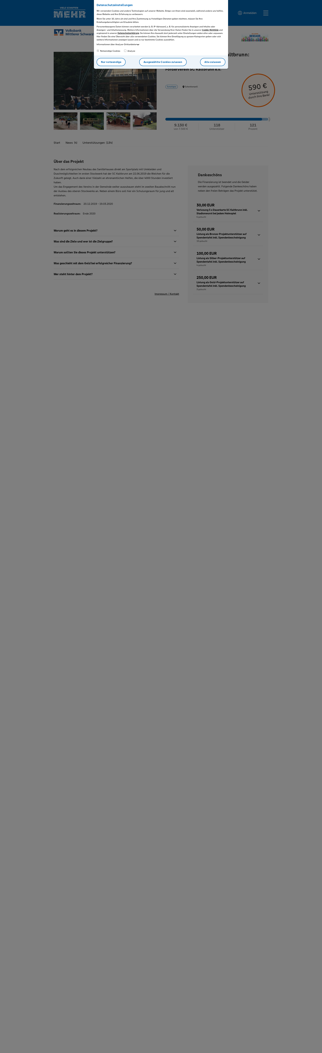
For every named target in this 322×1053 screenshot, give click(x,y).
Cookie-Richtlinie (210, 30)
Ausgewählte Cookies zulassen (163, 62)
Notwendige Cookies (110, 51)
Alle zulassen (212, 62)
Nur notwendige (111, 62)
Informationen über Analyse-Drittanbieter (117, 44)
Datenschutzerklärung (128, 33)
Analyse (131, 51)
